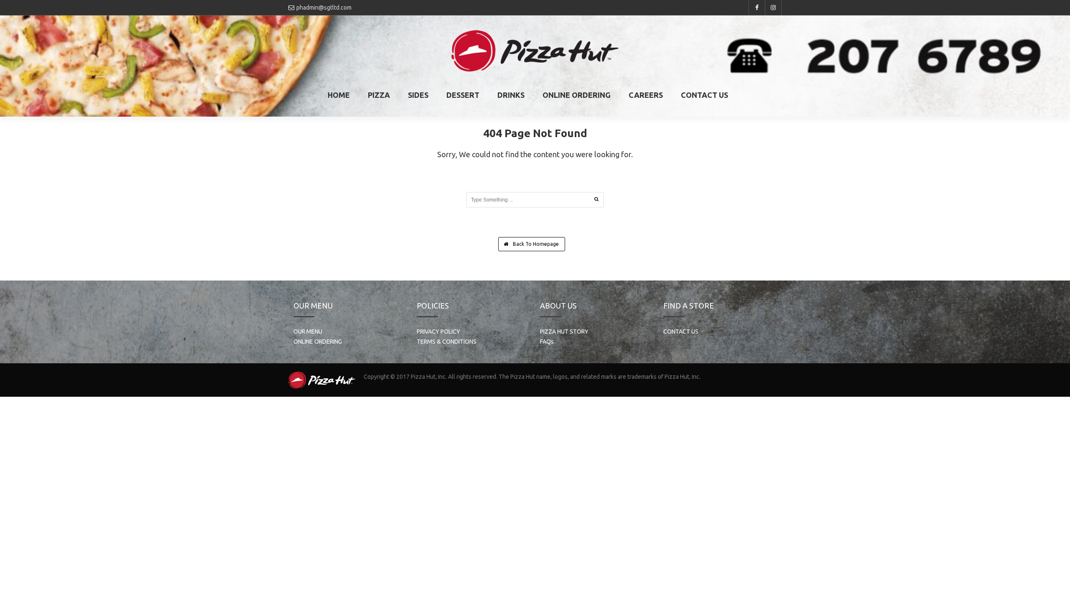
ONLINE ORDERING (577, 95)
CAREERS (646, 95)
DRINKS (511, 95)
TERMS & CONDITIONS (446, 341)
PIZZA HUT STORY (564, 331)
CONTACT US (704, 95)
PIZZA (379, 95)
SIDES (418, 95)
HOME (339, 95)
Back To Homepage (535, 244)
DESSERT (462, 95)
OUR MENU (307, 331)
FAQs (547, 341)
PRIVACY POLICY (438, 331)
